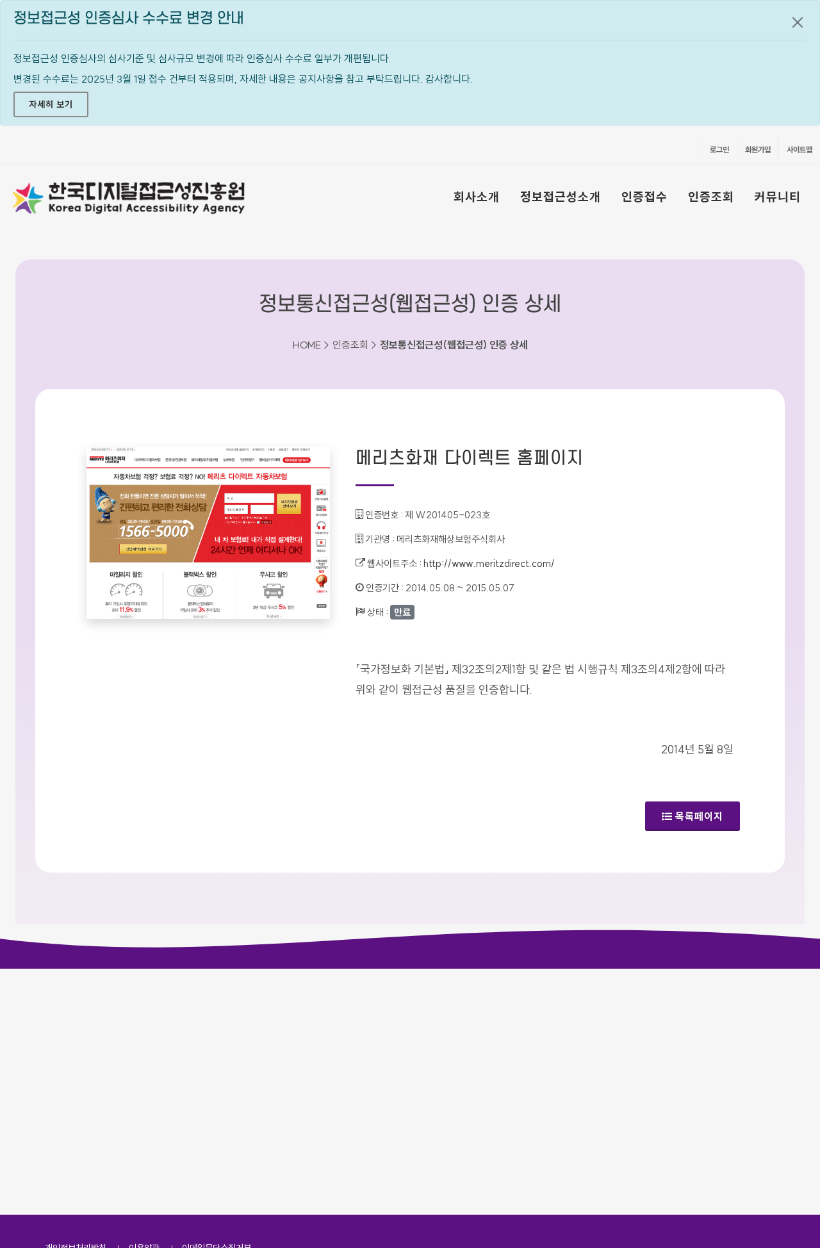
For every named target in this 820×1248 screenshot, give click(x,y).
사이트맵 (799, 149)
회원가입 (758, 149)
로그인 (719, 149)
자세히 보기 (51, 104)
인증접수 (644, 196)
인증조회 (711, 196)
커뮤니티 (778, 196)
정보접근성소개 (560, 196)
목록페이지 (699, 816)
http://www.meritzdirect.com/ (489, 563)
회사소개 (477, 196)
